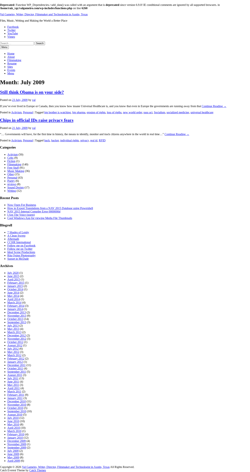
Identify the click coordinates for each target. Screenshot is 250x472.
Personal (28, 112)
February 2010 (15, 434)
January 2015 (15, 286)
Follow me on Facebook (21, 245)
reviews (11, 184)
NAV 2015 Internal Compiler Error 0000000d (33, 211)
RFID (102, 140)
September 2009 (16, 447)
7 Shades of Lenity (18, 232)
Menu (10, 73)
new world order (132, 112)
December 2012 (16, 335)
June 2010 (13, 421)
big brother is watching (57, 112)
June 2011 (13, 381)
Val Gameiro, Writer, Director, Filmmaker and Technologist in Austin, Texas (44, 14)
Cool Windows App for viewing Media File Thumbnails (39, 218)
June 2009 (13, 454)
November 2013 (16, 315)
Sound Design (15, 187)
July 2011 (12, 378)
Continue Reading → (214, 106)
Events (11, 70)
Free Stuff (13, 167)
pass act (147, 112)
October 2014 (15, 289)
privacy (84, 140)
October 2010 (15, 408)
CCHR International (19, 242)
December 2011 (16, 365)
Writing (11, 190)
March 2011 (14, 391)
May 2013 (13, 328)
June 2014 (13, 292)
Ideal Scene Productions (21, 252)
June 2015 (13, 276)
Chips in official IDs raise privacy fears (36, 120)
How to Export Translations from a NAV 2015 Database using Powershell (50, 208)
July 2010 (13, 417)
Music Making (15, 171)
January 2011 (15, 398)
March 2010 (14, 431)
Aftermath (13, 238)
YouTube (12, 33)
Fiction (11, 161)
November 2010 (16, 404)
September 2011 (16, 371)
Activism (16, 112)
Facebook (13, 26)
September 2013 (16, 322)
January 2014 (15, 309)
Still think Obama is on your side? (32, 92)
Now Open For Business (21, 204)
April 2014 (13, 299)
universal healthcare (202, 112)
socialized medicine (178, 112)
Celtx (10, 157)
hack (47, 140)
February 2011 (15, 394)
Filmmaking (14, 60)
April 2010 (13, 427)
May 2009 (13, 457)
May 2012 (13, 351)
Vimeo (11, 36)
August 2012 (14, 345)
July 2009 (13, 450)
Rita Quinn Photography (21, 255)
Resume (12, 63)
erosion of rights (96, 112)
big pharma (78, 112)
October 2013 (15, 319)
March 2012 (14, 355)
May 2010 (13, 424)
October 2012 (15, 342)
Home (10, 53)
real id (93, 140)
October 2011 (15, 368)
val (34, 99)
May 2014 (13, 295)
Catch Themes (37, 470)
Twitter (11, 30)
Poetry (11, 180)
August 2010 (14, 414)
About (11, 56)
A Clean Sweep (16, 235)
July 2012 (13, 348)
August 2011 (14, 375)
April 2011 (13, 388)
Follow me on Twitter (19, 248)
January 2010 (15, 437)
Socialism (159, 112)
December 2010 (16, 401)
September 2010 (16, 411)
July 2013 (13, 325)
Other (10, 174)
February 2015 (15, 282)
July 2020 (13, 272)
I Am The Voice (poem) (21, 214)
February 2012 (15, 358)
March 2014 (14, 302)
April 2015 (13, 279)
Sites (10, 66)
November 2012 (16, 338)
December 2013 (16, 312)
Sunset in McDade (18, 258)
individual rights (69, 140)
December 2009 (16, 441)
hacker (55, 140)
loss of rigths (114, 112)
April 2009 (13, 460)
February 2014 (15, 305)
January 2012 (15, 361)
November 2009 (16, 444)
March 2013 (14, 332)
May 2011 (13, 384)
